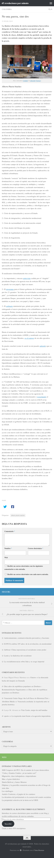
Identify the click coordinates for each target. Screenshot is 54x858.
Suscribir (8, 824)
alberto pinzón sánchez (18, 515)
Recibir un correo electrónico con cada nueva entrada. (27, 574)
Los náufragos (7, 791)
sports (6, 716)
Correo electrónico (35, 548)
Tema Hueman (39, 850)
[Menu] (51, 3)
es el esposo (29, 338)
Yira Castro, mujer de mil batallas (34, 710)
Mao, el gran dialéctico (11, 779)
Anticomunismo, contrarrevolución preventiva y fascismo (26, 638)
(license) (38, 81)
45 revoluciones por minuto (15, 3)
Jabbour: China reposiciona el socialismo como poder (25, 649)
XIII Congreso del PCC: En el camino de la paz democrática (25, 770)
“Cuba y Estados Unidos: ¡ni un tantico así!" (19, 773)
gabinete (9, 306)
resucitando (41, 396)
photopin (33, 81)
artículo (43, 346)
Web (6, 557)
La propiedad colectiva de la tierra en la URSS (20, 800)
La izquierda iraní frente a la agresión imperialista (31, 716)
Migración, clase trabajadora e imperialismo (19, 776)
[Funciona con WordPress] (20, 850)
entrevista (27, 278)
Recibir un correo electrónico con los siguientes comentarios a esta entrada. (23, 567)
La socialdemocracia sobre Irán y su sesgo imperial (24, 661)
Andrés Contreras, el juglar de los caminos (18, 794)
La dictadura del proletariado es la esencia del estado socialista (26, 797)
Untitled (25, 81)
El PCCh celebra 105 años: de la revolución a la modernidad (27, 644)
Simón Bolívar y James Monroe (14, 782)
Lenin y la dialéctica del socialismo (18, 655)
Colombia (7, 9)
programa (10, 289)
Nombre (8, 548)
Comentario (9, 531)
